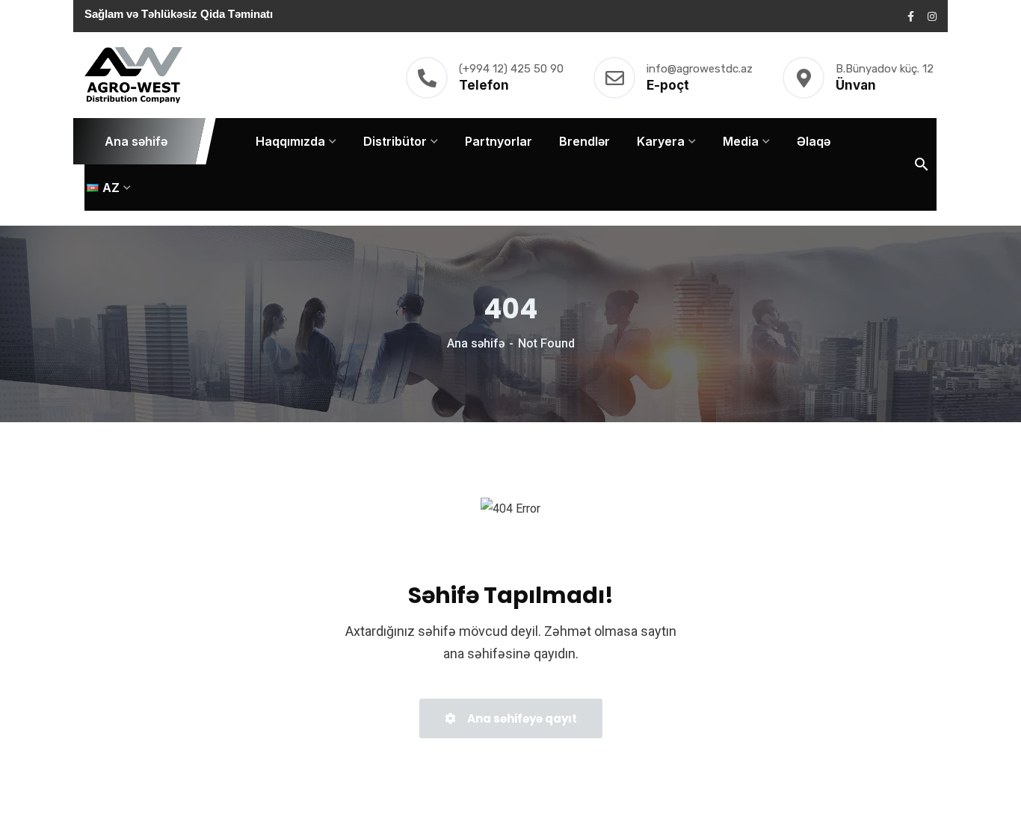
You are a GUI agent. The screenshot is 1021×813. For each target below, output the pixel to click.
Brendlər (584, 141)
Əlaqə (813, 141)
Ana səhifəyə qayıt (521, 718)
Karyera (661, 141)
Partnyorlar (498, 141)
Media (741, 141)
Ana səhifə (136, 141)
